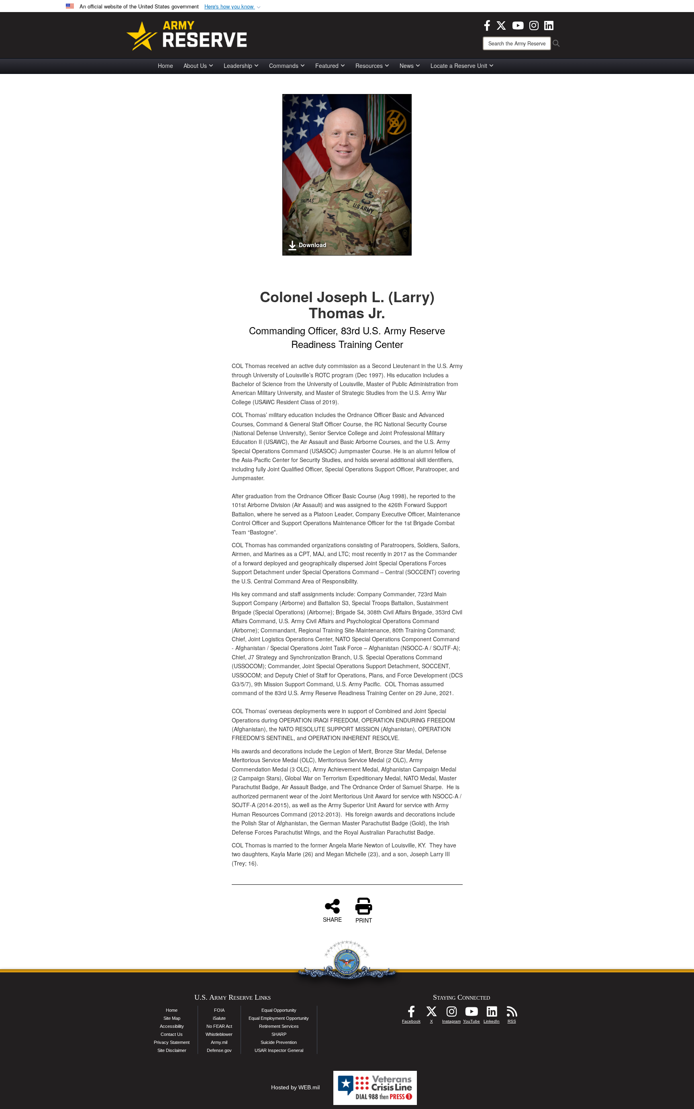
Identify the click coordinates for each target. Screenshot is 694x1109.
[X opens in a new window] (501, 24)
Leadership (238, 65)
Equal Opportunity (278, 1010)
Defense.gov (219, 1050)
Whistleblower (219, 1034)
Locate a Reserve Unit (459, 65)
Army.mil (219, 1042)
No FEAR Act (219, 1026)
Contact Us (172, 1034)
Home (165, 65)
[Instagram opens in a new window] (534, 24)
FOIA (219, 1010)
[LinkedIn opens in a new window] (548, 24)
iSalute (219, 1018)
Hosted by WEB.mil (295, 1087)
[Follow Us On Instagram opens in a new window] (451, 1014)
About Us (195, 65)
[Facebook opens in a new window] (487, 24)
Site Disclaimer (171, 1050)
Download (313, 245)
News (407, 65)
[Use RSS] (512, 1014)
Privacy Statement (172, 1042)
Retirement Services (279, 1026)
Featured (327, 65)
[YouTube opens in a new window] (518, 24)
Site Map (171, 1018)
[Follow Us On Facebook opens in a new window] (411, 1014)
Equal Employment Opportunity (279, 1018)
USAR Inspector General (279, 1050)
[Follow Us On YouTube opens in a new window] (471, 1014)
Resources (369, 65)
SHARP (278, 1034)
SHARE (332, 919)
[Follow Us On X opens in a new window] (431, 1014)
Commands (283, 65)
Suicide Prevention (279, 1042)
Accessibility (172, 1026)
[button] (233, 6)
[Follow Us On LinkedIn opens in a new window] (492, 1014)
